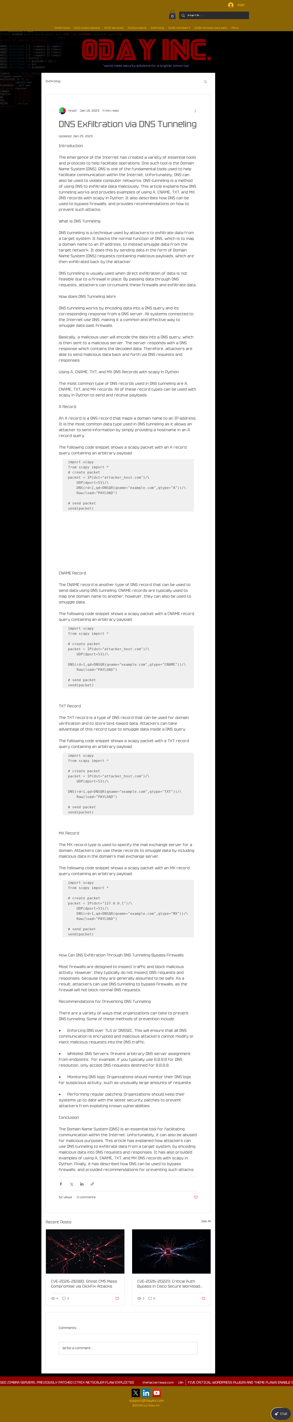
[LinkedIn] (146, 1393)
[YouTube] (157, 1393)
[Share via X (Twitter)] (71, 1184)
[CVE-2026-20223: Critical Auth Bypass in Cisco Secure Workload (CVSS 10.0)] (171, 1251)
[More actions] (195, 110)
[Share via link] (92, 1184)
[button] (172, 14)
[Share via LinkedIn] (82, 1184)
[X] (135, 1393)
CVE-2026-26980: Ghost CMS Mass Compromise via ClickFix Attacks (84, 1284)
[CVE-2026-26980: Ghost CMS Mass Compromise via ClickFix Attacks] (85, 1251)
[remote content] (128, 542)
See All (206, 1221)
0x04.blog (53, 81)
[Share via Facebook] (61, 1184)
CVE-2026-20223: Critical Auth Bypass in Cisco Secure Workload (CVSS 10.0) (168, 1284)
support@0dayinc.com (146, 1401)
